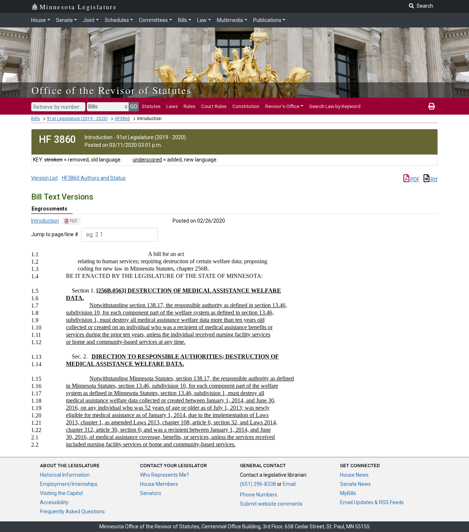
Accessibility (54, 502)
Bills (182, 20)
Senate (64, 20)
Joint (89, 20)
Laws (172, 106)
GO (133, 106)
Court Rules (213, 106)
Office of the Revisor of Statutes (112, 90)
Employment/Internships (68, 484)
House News (354, 475)
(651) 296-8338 (258, 484)
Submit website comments (271, 504)
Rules (189, 106)
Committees (153, 20)
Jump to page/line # (54, 234)
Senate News (355, 484)
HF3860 (122, 118)
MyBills (348, 493)
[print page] (431, 106)
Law (202, 20)
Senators (150, 493)
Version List (44, 178)
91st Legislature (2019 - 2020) (77, 118)
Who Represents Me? (164, 475)
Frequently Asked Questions (72, 511)
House (38, 20)
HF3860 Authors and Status (94, 178)
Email (289, 484)
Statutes (151, 106)
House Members (159, 484)
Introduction (45, 221)
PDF (414, 179)
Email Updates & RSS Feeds (372, 502)
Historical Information (65, 475)
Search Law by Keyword (335, 106)
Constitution (245, 106)
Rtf (433, 179)
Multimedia (230, 20)
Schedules (117, 20)
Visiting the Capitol (61, 493)
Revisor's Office (282, 106)
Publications (267, 20)
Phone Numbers (258, 495)
